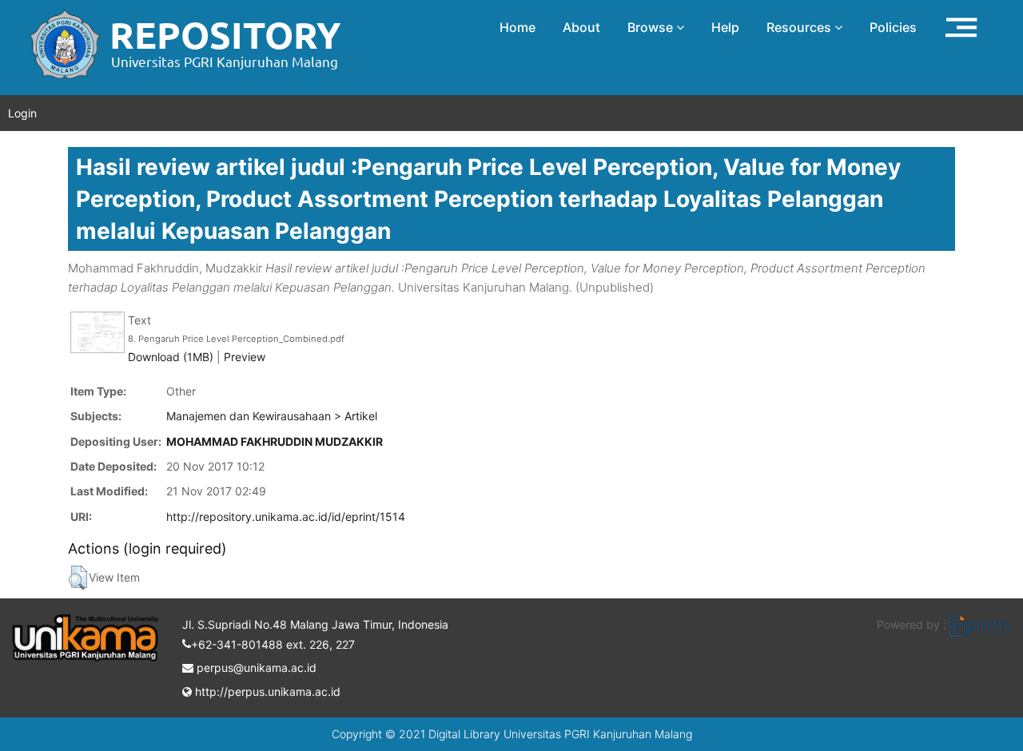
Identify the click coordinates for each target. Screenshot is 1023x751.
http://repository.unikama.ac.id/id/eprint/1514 (285, 516)
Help (725, 27)
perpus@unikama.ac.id (254, 667)
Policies (893, 27)
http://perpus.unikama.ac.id (266, 691)
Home (517, 27)
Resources (800, 27)
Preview (244, 357)
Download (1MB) (170, 357)
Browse (651, 27)
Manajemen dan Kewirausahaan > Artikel (271, 416)
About (581, 27)
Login (22, 113)
